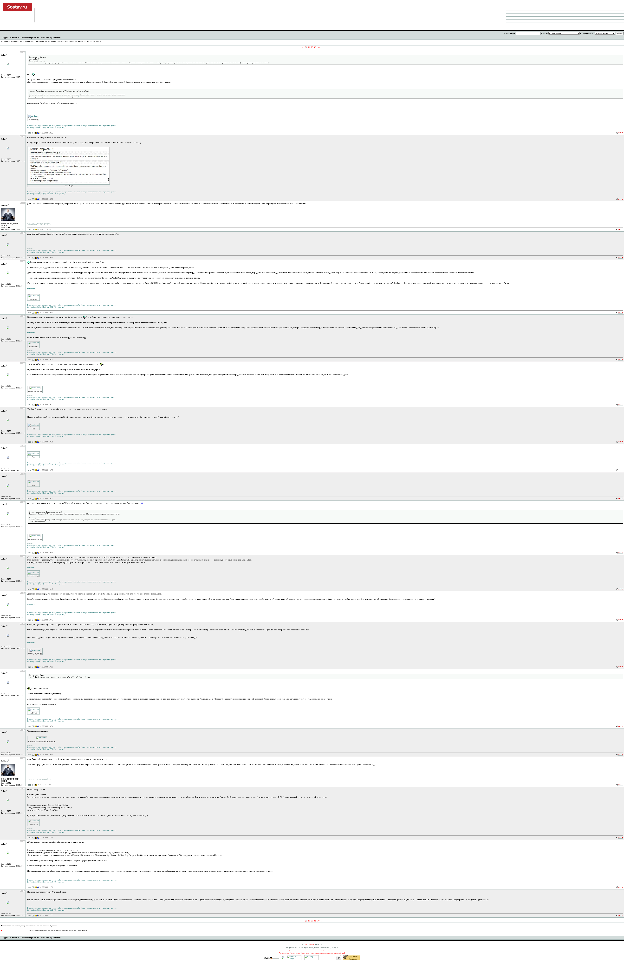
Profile (22, 52)
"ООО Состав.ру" (309, 944)
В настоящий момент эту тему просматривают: (20, 926)
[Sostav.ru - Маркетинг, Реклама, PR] (283, 958)
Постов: (6, 75)
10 (318, 47)
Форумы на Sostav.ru (10, 38)
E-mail (342, 953)
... (321, 47)
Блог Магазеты (79, 97)
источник (31, 288)
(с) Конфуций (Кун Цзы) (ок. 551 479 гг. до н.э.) (46, 127)
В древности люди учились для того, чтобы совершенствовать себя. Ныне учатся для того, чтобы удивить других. (72, 126)
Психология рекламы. (30, 38)
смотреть (30, 604)
